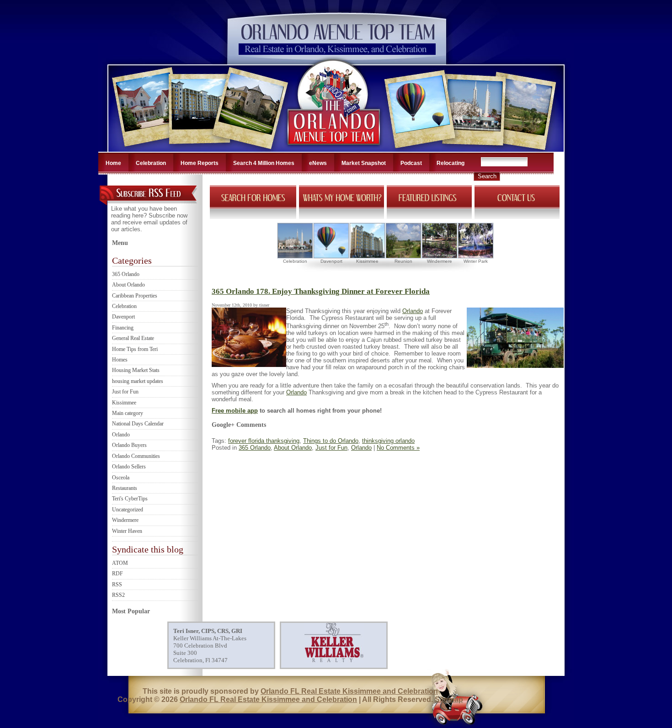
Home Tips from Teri (135, 349)
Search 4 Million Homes (263, 163)
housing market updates (137, 381)
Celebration (151, 163)
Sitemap (449, 699)
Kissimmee (124, 402)
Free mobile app (235, 410)
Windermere (125, 520)
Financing (122, 327)
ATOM (120, 563)
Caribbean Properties (134, 295)
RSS (117, 584)
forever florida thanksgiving (263, 440)
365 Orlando (125, 274)
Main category (127, 413)
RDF (117, 573)
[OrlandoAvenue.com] (334, 149)
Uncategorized (127, 509)
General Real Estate (133, 338)
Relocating (450, 163)
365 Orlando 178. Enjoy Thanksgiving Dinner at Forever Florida (321, 291)
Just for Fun (125, 391)
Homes (120, 359)
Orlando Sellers (129, 466)
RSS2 (118, 595)
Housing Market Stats (136, 370)
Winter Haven (127, 531)
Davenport (123, 317)
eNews (318, 163)
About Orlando (128, 285)
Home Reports (200, 163)
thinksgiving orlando (388, 440)
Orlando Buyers (129, 445)
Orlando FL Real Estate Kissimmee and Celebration (349, 691)
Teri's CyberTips (130, 498)
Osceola (120, 477)
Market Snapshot (363, 163)
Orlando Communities (136, 456)
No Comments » (398, 447)
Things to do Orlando (330, 440)
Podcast (411, 163)
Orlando (121, 434)
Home (113, 163)
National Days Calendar (138, 423)
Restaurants (124, 488)
